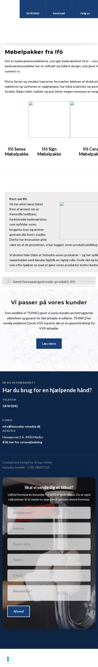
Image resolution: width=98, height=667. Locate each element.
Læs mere (49, 343)
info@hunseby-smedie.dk (22, 426)
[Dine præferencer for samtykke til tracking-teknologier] (8, 659)
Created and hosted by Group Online (27, 462)
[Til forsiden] (49, 30)
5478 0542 (10, 406)
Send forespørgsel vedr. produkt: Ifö (44, 281)
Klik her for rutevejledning (22, 442)
